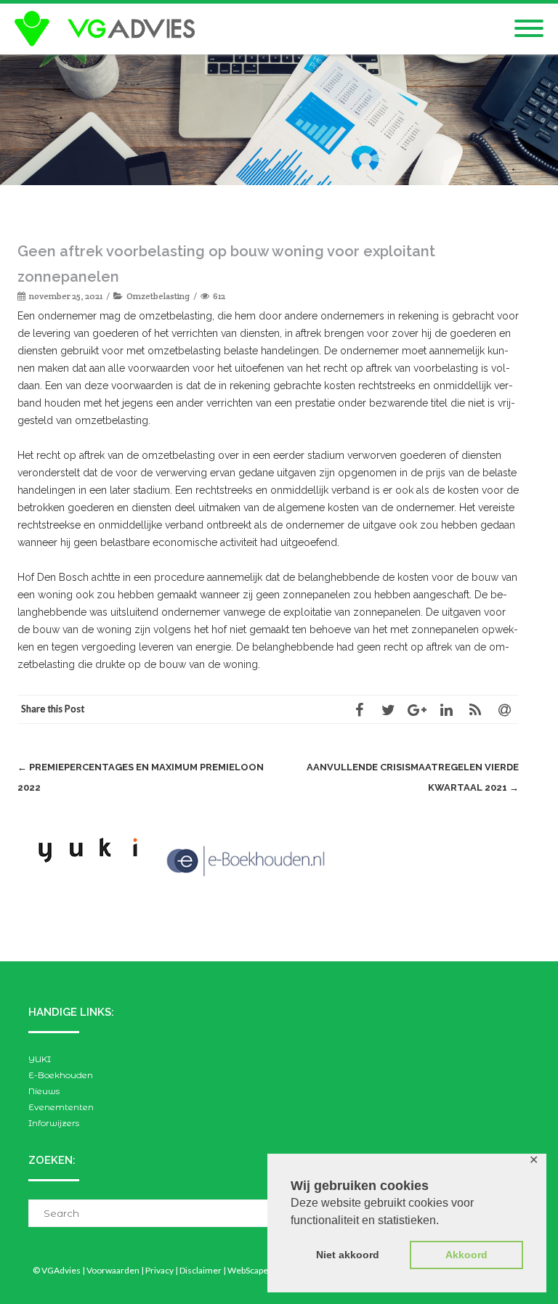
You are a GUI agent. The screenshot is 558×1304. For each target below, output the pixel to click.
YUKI (39, 1059)
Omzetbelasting (158, 295)
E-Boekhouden (60, 1074)
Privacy (159, 1270)
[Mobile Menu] (528, 29)
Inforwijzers (53, 1122)
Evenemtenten (61, 1106)
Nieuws (44, 1090)
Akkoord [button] (466, 1254)
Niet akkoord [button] (347, 1254)
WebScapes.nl (254, 1270)
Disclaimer (200, 1270)
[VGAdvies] (108, 29)
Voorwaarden (113, 1270)
